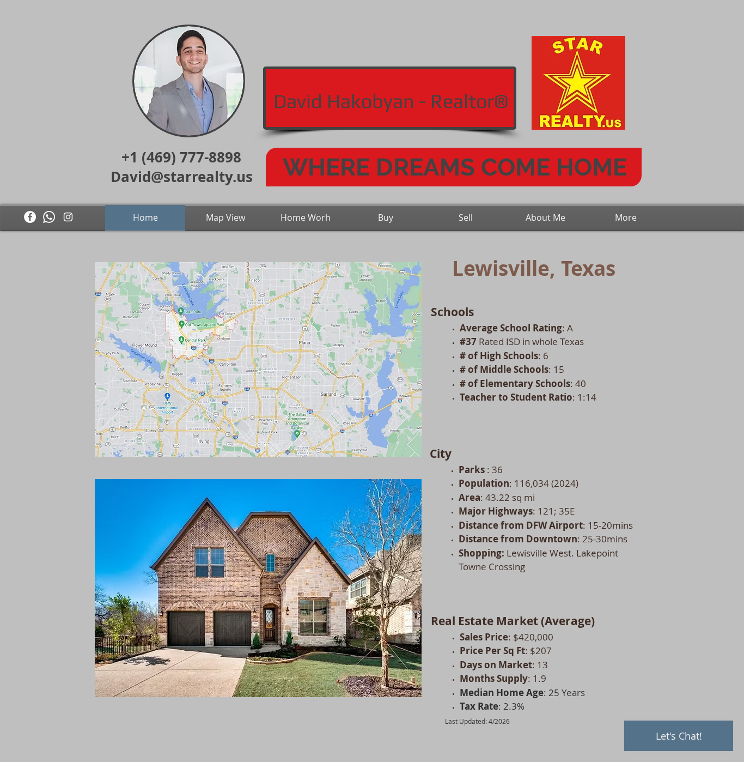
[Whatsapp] (49, 217)
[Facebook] (30, 217)
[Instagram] (68, 217)
